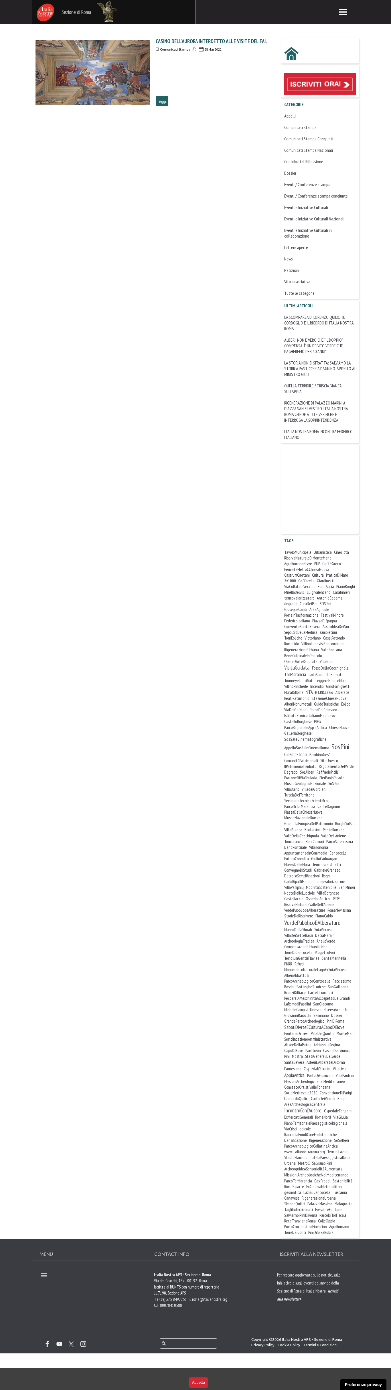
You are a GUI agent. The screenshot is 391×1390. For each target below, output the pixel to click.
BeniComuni (315, 841)
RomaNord (323, 1117)
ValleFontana (331, 649)
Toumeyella (293, 680)
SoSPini (333, 783)
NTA (309, 692)
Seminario (321, 1015)
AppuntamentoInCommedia (305, 853)
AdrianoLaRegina (327, 1045)
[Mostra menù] (343, 12)
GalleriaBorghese (298, 733)
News (288, 259)
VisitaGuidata (296, 667)
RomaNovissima (339, 910)
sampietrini (328, 632)
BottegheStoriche (311, 986)
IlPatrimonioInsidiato (300, 766)
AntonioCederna (330, 598)
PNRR (288, 964)
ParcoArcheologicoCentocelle (307, 981)
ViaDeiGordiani (295, 709)
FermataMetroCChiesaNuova (306, 569)
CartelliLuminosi (320, 992)
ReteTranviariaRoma (300, 1221)
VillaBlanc (291, 789)
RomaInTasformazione (301, 615)
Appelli (290, 116)
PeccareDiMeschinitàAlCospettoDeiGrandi (317, 998)
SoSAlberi (341, 1140)
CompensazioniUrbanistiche (305, 946)
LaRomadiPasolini (297, 1004)
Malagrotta (344, 1203)
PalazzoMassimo (319, 1203)
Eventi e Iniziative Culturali (306, 207)
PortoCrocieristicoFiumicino (305, 1226)
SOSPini (325, 603)
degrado (290, 603)
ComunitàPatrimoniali (301, 760)
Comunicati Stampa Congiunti (308, 139)
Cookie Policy (289, 1345)
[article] (152, 72)
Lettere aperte (296, 247)
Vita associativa (297, 281)
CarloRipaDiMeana (298, 881)
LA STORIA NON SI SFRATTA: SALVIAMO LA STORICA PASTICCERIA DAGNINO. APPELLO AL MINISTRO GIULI (320, 368)
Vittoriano (313, 638)
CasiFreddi (322, 1181)
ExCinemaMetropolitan (324, 1186)
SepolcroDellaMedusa (300, 632)
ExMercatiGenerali (298, 1117)
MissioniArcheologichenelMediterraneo (314, 1081)
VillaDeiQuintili (322, 1033)
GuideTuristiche (326, 704)
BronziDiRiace (295, 992)
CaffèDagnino (328, 806)
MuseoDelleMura (297, 864)
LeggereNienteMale (331, 680)
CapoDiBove (293, 1050)
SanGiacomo (323, 1004)
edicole (305, 1129)
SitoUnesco (329, 760)
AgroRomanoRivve (298, 563)
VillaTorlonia (318, 847)
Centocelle (338, 853)
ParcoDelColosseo (323, 709)
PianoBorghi (345, 586)
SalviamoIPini (322, 1163)
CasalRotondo (334, 638)
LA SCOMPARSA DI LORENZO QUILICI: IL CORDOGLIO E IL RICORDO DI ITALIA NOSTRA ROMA (319, 322)
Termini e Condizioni (320, 1345)
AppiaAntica (294, 1075)
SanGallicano (338, 986)
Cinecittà (341, 552)
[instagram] (83, 1344)
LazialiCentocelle (317, 1192)
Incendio (317, 686)
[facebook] (47, 1344)
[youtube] (59, 1344)
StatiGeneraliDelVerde (322, 1056)
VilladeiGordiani (314, 789)
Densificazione (295, 1140)
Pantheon (313, 1050)
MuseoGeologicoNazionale (305, 783)
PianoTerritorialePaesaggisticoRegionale (315, 1123)
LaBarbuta (335, 674)
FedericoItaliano (297, 621)
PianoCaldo (324, 916)
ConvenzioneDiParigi (336, 1093)
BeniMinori (347, 887)
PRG (317, 721)
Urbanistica (323, 552)
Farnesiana (292, 1069)
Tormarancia (293, 841)
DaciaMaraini (325, 935)
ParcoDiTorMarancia (299, 806)
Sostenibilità (343, 1181)
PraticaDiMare (337, 575)
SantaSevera (294, 1062)
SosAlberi (307, 772)
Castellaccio (293, 898)
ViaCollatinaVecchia (299, 586)
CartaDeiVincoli (323, 1098)
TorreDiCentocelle (298, 952)
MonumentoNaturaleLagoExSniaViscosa (315, 969)
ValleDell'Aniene (333, 836)
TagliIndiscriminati (298, 1209)
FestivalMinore (332, 615)
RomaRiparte (294, 1186)
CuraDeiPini (308, 603)
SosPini (340, 746)
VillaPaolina (345, 1075)
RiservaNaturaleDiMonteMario (307, 558)
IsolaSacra (317, 674)
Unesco (315, 1009)
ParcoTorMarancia (298, 1181)
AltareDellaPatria (297, 1045)
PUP (317, 563)
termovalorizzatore (299, 598)
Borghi (342, 1098)
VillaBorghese (328, 893)
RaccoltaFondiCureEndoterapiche (310, 1134)
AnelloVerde (326, 941)
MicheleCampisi (296, 1009)
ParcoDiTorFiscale (333, 1215)
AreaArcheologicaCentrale (304, 1104)
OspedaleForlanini (338, 1111)
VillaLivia (340, 1069)
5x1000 (290, 581)
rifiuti (309, 680)
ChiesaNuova (339, 727)
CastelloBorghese (298, 721)
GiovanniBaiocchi (297, 1015)
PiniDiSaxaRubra (320, 1232)
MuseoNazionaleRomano (303, 818)
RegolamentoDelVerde (336, 766)
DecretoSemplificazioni (302, 876)
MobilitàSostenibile (321, 887)
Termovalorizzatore (330, 881)
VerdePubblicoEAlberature (312, 923)
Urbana (290, 1163)
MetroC (304, 1163)
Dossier (290, 173)
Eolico (345, 704)
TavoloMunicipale (297, 552)
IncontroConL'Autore (302, 1110)
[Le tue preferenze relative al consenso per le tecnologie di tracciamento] (363, 1384)
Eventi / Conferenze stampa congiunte (316, 196)
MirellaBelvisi (294, 592)
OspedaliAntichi (318, 898)
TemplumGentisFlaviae (301, 958)
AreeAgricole (319, 609)
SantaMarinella (334, 958)
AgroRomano (339, 1226)
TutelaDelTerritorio (299, 795)
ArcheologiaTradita (299, 941)
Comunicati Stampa (175, 49)
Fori (320, 586)
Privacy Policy (263, 1345)
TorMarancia (295, 674)
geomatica (292, 1192)
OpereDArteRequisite (300, 661)
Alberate (342, 692)
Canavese (291, 1198)
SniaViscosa (323, 929)
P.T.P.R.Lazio (324, 692)
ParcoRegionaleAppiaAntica (305, 727)
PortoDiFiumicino (320, 1075)
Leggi (162, 101)
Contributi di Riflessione (303, 161)
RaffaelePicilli (328, 772)
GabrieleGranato (327, 870)
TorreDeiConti (295, 1232)
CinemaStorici (295, 754)
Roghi (326, 876)
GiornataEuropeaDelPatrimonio (308, 823)
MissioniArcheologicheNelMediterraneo (316, 1175)
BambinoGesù (320, 754)
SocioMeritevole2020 (300, 1093)
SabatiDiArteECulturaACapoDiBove (314, 1027)
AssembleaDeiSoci (337, 626)
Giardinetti (325, 581)
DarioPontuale (295, 847)
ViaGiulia (340, 1117)
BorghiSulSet (345, 823)
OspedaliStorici (317, 1068)
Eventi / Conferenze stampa (307, 184)
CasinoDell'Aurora (336, 1050)
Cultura (318, 575)
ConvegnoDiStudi (298, 870)
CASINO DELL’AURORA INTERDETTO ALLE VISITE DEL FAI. (211, 41)
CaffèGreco (331, 563)
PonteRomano (334, 830)
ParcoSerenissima (339, 841)
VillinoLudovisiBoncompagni (322, 643)
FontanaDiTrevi (296, 1033)
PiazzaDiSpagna (324, 621)
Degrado (291, 772)
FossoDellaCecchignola (330, 668)
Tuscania (340, 1192)
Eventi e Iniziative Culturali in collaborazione (308, 233)
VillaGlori (326, 661)
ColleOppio (326, 1221)
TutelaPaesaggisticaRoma (330, 1157)
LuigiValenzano (319, 592)
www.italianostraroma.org (304, 1151)
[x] (71, 1344)
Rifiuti (299, 964)
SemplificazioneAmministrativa (307, 1039)
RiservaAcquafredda (340, 1009)
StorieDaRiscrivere (298, 916)
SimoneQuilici (294, 1203)
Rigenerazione (320, 1140)
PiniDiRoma (335, 1021)
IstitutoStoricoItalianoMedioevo (309, 715)
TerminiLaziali (337, 1151)
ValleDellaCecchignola (301, 836)
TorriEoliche (293, 638)
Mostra (297, 1056)
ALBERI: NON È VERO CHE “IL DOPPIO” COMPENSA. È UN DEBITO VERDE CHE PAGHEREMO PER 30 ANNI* (313, 345)
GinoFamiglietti (338, 686)
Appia (330, 586)
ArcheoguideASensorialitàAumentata (313, 1169)
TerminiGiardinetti (326, 864)
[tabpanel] (310, 1298)
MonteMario (346, 1033)
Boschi (289, 986)
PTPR (337, 898)
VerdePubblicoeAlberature (304, 910)
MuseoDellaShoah (298, 929)
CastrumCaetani (297, 575)
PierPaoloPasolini (332, 777)
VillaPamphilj (294, 887)
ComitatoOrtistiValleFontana (307, 1087)
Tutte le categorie (299, 293)
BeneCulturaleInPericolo (303, 655)
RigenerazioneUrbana (301, 649)
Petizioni (291, 270)
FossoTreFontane (328, 1209)
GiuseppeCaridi (295, 609)
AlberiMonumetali (298, 704)
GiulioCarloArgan (324, 858)
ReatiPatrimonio (296, 698)
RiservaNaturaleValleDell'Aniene (309, 904)
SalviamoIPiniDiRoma (300, 1215)
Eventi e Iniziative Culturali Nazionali (314, 219)
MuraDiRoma (293, 692)
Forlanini (312, 829)
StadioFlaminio (295, 1157)
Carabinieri (341, 592)
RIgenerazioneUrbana (319, 1198)
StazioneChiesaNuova (329, 698)
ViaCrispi (290, 1129)
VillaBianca (293, 830)
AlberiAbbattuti (296, 975)
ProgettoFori (325, 952)
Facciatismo (342, 981)
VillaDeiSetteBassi (298, 935)
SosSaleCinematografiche (305, 739)
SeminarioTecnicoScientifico (306, 800)
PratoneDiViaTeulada (300, 777)
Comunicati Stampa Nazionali (308, 150)
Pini (287, 1056)
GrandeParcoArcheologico (304, 1021)
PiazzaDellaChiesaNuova (303, 812)
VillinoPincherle (296, 686)
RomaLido (291, 643)
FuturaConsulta (296, 858)
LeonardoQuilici (296, 1098)
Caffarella (306, 581)
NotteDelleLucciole (299, 893)
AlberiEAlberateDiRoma (326, 1062)
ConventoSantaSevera (302, 626)
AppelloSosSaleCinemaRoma (306, 747)
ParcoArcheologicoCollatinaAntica (311, 1146)
